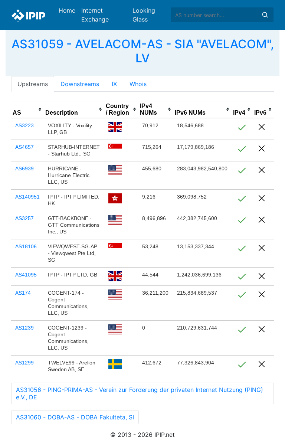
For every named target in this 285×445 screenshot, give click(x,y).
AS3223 (24, 125)
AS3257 (24, 218)
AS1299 (24, 363)
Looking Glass (143, 15)
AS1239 (24, 328)
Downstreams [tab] (79, 84)
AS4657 (24, 147)
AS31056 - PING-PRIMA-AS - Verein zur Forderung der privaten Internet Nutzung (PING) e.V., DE (139, 393)
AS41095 (26, 275)
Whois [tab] (138, 84)
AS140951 (27, 197)
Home (67, 10)
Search (265, 15)
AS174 (23, 293)
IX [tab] (114, 84)
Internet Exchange (95, 15)
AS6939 (24, 168)
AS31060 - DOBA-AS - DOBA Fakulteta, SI (75, 417)
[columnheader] (27, 109)
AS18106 (26, 246)
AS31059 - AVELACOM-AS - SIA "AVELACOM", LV (143, 51)
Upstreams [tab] (32, 84)
